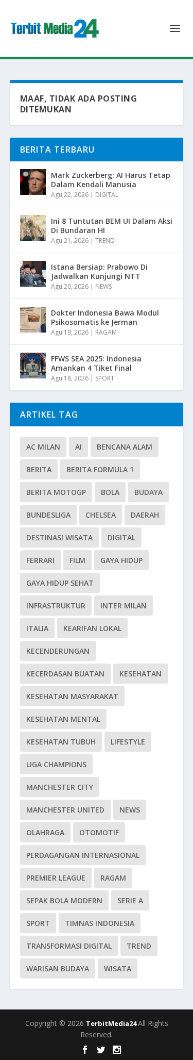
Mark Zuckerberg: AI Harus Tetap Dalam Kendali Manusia (110, 179)
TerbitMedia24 (112, 1023)
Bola (110, 492)
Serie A (130, 900)
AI (78, 447)
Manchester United (65, 810)
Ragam (113, 878)
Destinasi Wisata (59, 537)
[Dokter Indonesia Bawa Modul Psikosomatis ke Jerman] (33, 320)
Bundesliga (48, 515)
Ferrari (40, 560)
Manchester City (59, 787)
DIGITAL (106, 194)
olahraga (45, 832)
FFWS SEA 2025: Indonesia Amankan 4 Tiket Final (96, 363)
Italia (37, 628)
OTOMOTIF (99, 832)
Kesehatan (140, 673)
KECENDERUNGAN (58, 651)
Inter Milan (123, 605)
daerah (145, 515)
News (129, 810)
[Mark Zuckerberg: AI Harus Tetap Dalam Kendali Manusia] (33, 182)
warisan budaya (57, 968)
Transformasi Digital (69, 946)
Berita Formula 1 (100, 469)
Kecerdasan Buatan (65, 673)
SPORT (104, 378)
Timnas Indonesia (99, 923)
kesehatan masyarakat (72, 696)
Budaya (148, 492)
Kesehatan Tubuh (61, 742)
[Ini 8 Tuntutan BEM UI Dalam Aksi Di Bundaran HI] (33, 228)
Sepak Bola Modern (64, 900)
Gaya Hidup (121, 560)
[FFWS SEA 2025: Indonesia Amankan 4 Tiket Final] (33, 365)
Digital (121, 537)
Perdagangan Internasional (82, 855)
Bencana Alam (124, 447)
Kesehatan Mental (63, 719)
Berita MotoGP (56, 492)
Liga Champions (56, 764)
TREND (105, 240)
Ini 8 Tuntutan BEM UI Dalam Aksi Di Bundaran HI (111, 225)
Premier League (55, 878)
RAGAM (106, 332)
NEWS (103, 286)
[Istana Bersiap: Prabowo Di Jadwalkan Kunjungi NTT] (33, 274)
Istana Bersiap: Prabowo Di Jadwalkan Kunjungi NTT (99, 271)
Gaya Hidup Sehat (60, 583)
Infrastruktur (55, 605)
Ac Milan (43, 447)
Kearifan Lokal (92, 628)
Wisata (117, 968)
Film (77, 560)
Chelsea (100, 515)
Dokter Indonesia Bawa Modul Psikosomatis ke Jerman (105, 317)
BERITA (38, 469)
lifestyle (128, 742)
